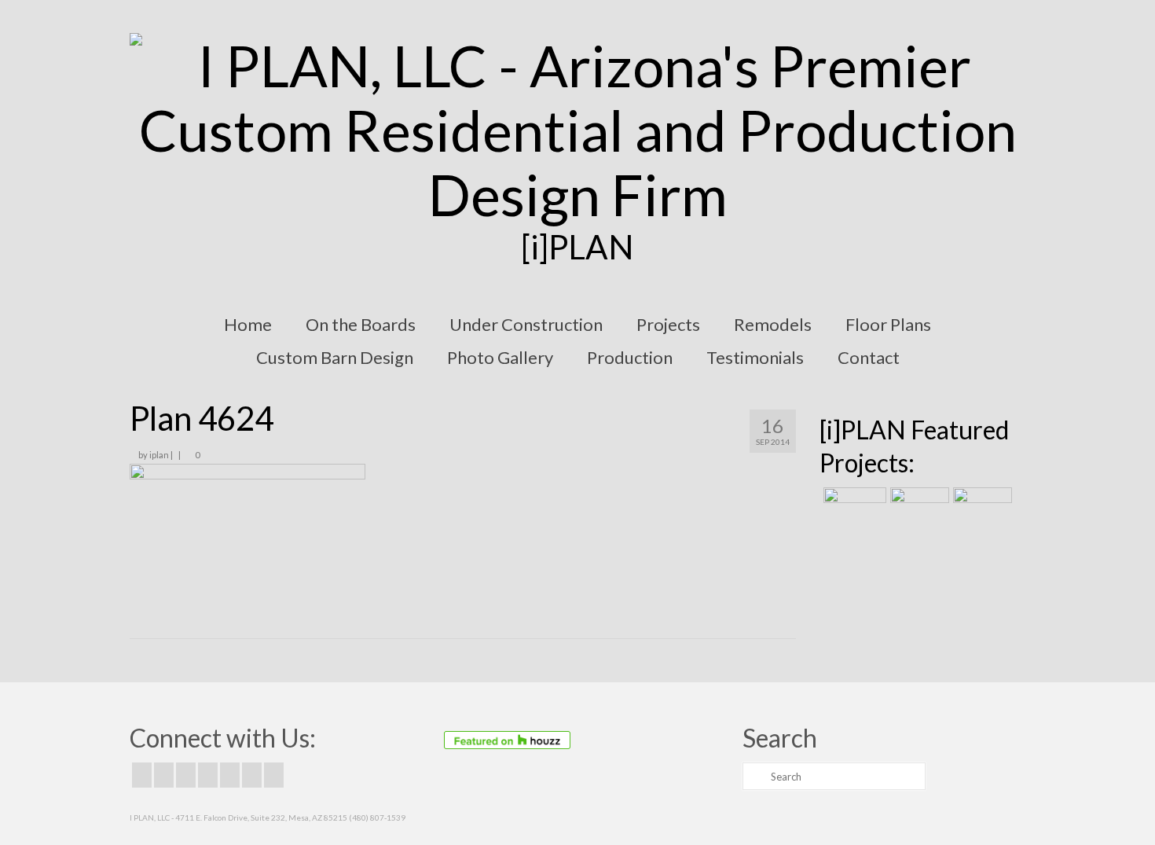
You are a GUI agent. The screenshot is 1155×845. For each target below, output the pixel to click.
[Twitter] (164, 775)
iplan (159, 455)
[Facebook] (142, 775)
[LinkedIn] (252, 775)
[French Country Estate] (853, 507)
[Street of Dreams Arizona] (980, 507)
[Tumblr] (274, 775)
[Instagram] (186, 775)
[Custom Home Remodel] (917, 507)
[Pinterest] (230, 775)
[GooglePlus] (208, 775)
